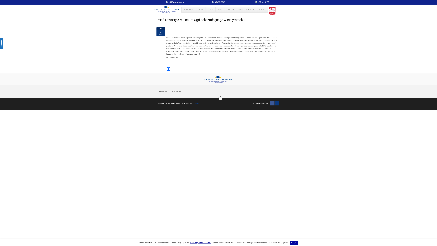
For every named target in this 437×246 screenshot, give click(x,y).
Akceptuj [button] (294, 243)
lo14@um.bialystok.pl (176, 2)
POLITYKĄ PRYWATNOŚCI (200, 243)
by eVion (196, 104)
